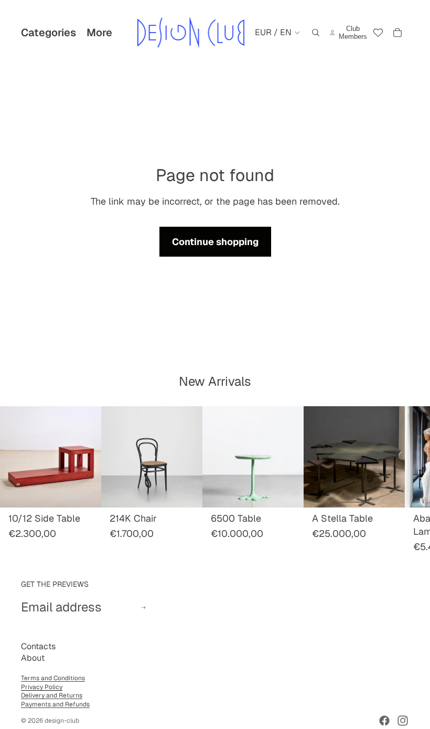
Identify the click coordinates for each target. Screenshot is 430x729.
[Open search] (315, 32)
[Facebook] (384, 720)
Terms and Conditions (53, 678)
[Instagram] (402, 720)
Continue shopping (215, 242)
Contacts (38, 646)
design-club (62, 720)
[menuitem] (99, 32)
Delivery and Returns (51, 695)
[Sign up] (143, 607)
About (33, 657)
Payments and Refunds (55, 704)
